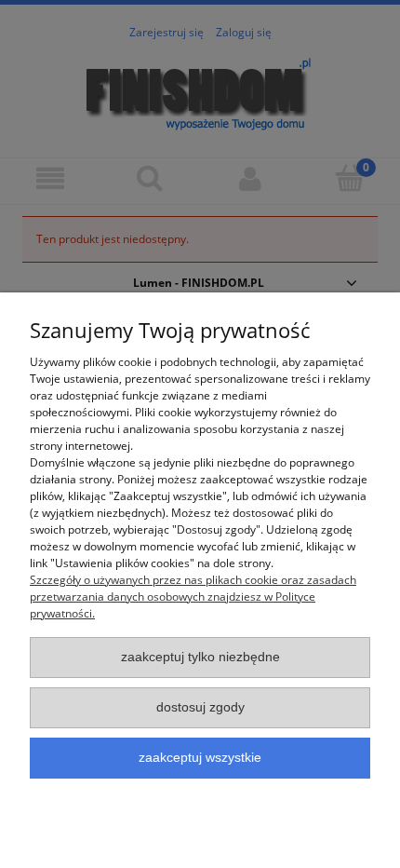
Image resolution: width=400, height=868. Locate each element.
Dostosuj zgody (200, 707)
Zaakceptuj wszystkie (200, 758)
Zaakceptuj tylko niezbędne (200, 657)
